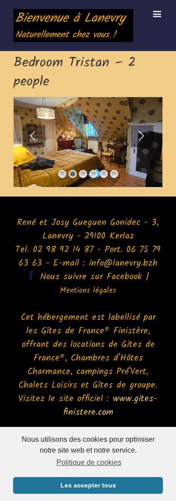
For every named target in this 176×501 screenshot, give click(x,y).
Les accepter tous (88, 485)
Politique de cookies (88, 462)
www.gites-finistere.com (110, 406)
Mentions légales (88, 291)
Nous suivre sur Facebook (91, 277)
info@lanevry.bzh (123, 263)
